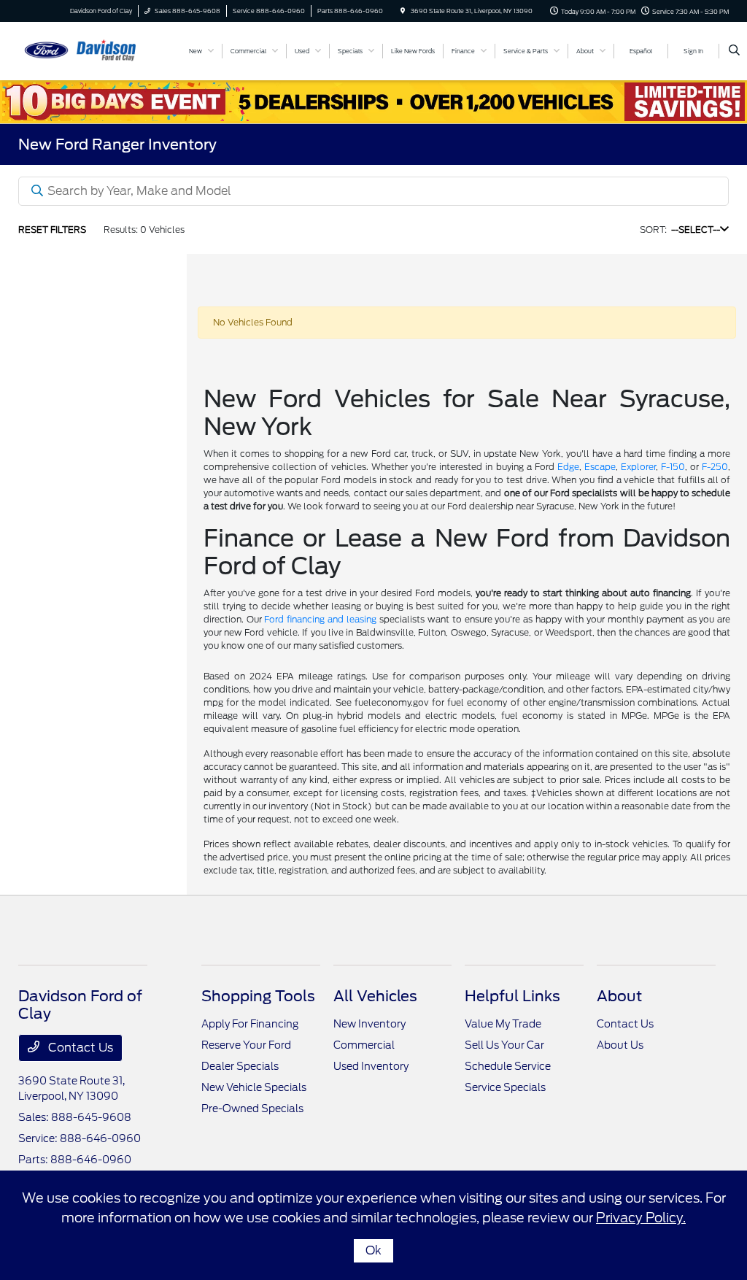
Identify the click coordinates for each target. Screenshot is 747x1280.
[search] (734, 51)
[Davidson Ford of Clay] (84, 50)
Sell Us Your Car (504, 1045)
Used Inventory (371, 1066)
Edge (568, 466)
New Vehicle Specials (253, 1087)
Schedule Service (508, 1066)
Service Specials (505, 1087)
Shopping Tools (258, 996)
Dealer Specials (240, 1066)
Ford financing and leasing (320, 619)
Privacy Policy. (641, 1217)
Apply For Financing (249, 1024)
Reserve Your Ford (246, 1045)
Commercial (364, 1045)
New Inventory (369, 1024)
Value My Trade (503, 1024)
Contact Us (79, 1048)
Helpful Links (512, 996)
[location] (402, 11)
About (619, 996)
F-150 (673, 466)
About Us (620, 1045)
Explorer (638, 466)
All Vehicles (375, 996)
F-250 (715, 466)
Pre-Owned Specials (252, 1108)
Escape (600, 466)
